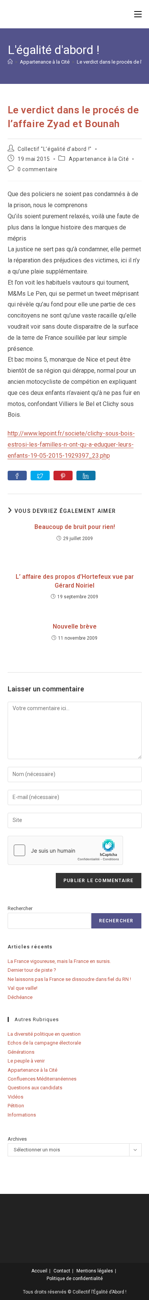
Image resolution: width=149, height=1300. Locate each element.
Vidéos (15, 1097)
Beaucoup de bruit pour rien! (74, 526)
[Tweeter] (40, 475)
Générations (21, 1052)
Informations (22, 1115)
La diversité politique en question (44, 1034)
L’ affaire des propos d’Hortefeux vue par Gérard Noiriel (75, 581)
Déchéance (20, 997)
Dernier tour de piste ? (32, 970)
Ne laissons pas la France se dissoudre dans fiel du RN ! (69, 979)
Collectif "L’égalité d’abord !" (55, 149)
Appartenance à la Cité (99, 159)
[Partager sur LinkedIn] (86, 475)
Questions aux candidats (35, 1087)
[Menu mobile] (138, 14)
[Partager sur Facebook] (17, 475)
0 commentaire (38, 169)
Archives (17, 1139)
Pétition (16, 1105)
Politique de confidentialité (75, 1278)
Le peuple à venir (26, 1061)
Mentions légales (94, 1271)
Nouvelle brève (75, 626)
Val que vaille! (22, 988)
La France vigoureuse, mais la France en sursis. (59, 961)
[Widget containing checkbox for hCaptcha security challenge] (65, 850)
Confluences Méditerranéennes (42, 1079)
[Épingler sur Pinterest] (63, 475)
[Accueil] (10, 62)
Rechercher (20, 908)
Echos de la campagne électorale (44, 1043)
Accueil (39, 1271)
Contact (61, 1271)
